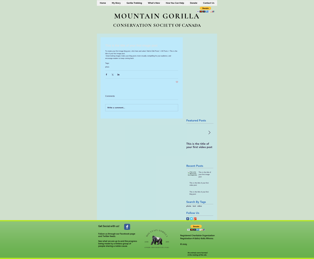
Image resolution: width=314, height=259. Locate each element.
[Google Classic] (195, 218)
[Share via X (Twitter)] (112, 74)
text (194, 206)
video (199, 206)
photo (107, 67)
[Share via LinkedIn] (118, 74)
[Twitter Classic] (191, 218)
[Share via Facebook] (106, 74)
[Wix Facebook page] (127, 227)
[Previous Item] (190, 133)
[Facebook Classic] (187, 218)
